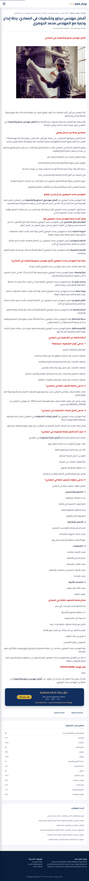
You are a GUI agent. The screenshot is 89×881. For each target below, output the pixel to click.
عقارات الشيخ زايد (37, 861)
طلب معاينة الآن (24, 697)
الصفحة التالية (59, 712)
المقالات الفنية (37, 866)
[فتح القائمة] (4, 3)
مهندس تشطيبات (74, 13)
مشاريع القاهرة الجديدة (35, 864)
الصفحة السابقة (77, 712)
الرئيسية (83, 13)
